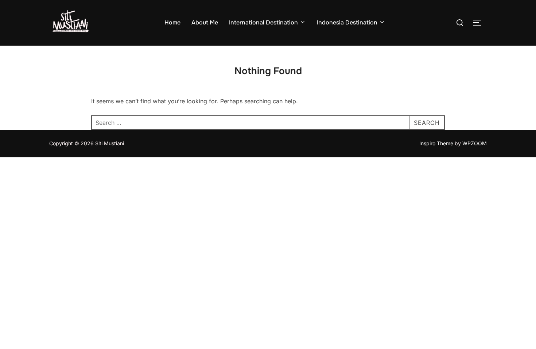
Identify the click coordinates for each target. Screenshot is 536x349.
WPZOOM (474, 143)
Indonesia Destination (347, 22)
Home (172, 22)
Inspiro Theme (436, 143)
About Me (204, 22)
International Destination (263, 22)
